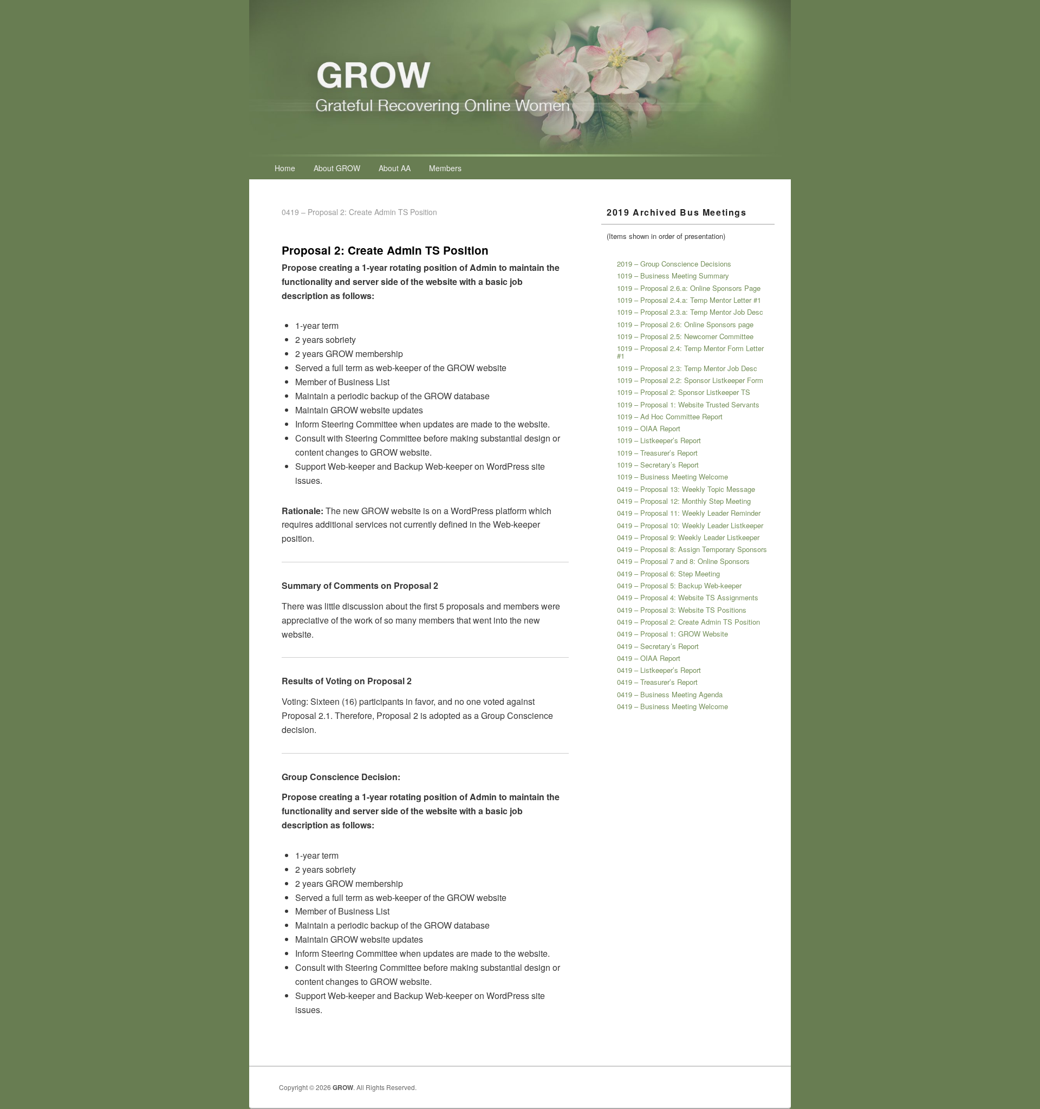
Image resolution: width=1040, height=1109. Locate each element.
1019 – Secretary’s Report (658, 464)
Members (445, 168)
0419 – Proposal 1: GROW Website (672, 633)
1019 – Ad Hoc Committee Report (670, 416)
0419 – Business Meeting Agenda (670, 694)
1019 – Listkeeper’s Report (659, 440)
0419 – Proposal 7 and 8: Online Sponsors (683, 561)
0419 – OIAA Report (648, 658)
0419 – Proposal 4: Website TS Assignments (687, 597)
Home (285, 168)
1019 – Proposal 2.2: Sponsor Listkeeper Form (690, 380)
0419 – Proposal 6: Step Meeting (668, 573)
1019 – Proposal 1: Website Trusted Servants (688, 404)
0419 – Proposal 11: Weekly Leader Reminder (688, 513)
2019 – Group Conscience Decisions (674, 263)
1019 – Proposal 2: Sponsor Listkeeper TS (683, 392)
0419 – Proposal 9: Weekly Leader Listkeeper (688, 537)
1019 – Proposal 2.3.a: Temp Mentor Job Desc (690, 312)
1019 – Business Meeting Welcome (672, 476)
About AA (395, 168)
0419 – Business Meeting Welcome (672, 706)
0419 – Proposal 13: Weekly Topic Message (686, 489)
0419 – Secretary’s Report (658, 646)
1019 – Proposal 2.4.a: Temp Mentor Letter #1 (689, 300)
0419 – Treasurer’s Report (657, 682)
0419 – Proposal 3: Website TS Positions (681, 610)
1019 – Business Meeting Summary (673, 275)
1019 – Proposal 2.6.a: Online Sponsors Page (688, 288)
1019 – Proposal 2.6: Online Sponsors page (685, 324)
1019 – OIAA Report (648, 428)
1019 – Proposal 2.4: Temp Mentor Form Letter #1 (690, 352)
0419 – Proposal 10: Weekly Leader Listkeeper (690, 525)
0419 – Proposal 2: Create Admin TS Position (688, 622)
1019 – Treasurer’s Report (657, 453)
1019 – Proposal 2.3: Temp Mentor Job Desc (687, 368)
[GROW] (520, 153)
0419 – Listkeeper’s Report (659, 670)
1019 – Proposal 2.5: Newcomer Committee (685, 336)
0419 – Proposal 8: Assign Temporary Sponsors (692, 549)
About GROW (337, 168)
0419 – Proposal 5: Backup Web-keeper (679, 585)
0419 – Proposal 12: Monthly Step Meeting (684, 501)
